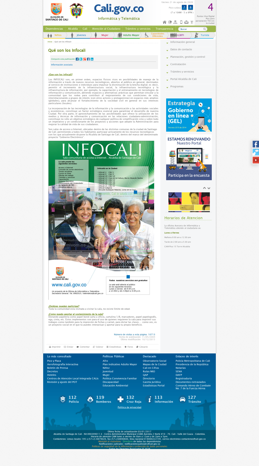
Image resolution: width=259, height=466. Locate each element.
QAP (145, 375)
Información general (182, 42)
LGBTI (180, 35)
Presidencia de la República (192, 364)
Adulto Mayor (131, 35)
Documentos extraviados (191, 382)
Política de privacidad (129, 407)
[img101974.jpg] (189, 207)
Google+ (84, 59)
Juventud (108, 371)
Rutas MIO (149, 371)
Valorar (99, 347)
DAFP (179, 375)
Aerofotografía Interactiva (62, 364)
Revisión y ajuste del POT (62, 382)
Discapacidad (111, 382)
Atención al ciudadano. (109, 441)
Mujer (104, 35)
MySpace (88, 59)
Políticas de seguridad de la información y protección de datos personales (129, 446)
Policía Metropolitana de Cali (193, 360)
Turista (205, 35)
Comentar (85, 347)
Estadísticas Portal (154, 385)
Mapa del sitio (176, 22)
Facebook (77, 59)
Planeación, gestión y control (187, 56)
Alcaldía (73, 28)
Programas (176, 86)
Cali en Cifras (151, 367)
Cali (85, 28)
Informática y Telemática (119, 19)
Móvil (181, 22)
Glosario (143, 347)
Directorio (149, 378)
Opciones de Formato (192, 22)
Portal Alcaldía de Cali (183, 79)
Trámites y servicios (138, 28)
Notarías (181, 367)
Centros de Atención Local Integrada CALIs (72, 378)
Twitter (80, 59)
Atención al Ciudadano (106, 28)
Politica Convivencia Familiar (120, 378)
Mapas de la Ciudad (154, 364)
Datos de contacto (181, 49)
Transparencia (164, 28)
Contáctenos (187, 22)
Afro (105, 360)
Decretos (52, 371)
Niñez (106, 367)
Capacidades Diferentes (157, 34)
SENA (179, 371)
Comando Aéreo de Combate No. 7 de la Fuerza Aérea (193, 387)
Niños (58, 35)
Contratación (178, 64)
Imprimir (56, 347)
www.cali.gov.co (66, 12)
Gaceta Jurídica (152, 382)
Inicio (165, 22)
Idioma (170, 22)
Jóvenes (81, 35)
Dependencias (54, 28)
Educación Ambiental (115, 385)
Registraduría (184, 378)
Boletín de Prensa (57, 367)
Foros (130, 347)
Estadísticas (115, 347)
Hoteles (51, 375)
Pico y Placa (54, 360)
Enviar (70, 347)
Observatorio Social (154, 360)
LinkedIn (92, 59)
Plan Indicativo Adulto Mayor (120, 364)
